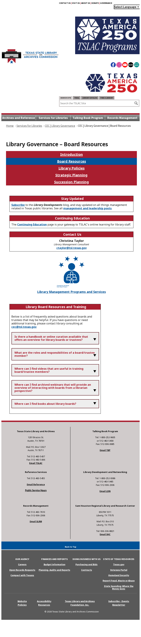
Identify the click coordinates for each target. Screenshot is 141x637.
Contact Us (65, 3)
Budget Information (54, 564)
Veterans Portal (118, 570)
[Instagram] (119, 65)
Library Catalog (89, 98)
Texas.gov (118, 564)
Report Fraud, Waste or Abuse (119, 580)
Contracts (86, 570)
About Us (85, 3)
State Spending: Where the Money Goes (118, 587)
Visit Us (76, 3)
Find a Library (106, 98)
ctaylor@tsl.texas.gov (71, 248)
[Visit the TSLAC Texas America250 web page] (107, 53)
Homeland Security (118, 575)
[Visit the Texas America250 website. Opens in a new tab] (111, 93)
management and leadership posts (87, 208)
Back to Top (70, 546)
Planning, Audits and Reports (54, 570)
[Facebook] (113, 65)
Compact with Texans (22, 575)
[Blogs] (130, 65)
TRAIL (76, 98)
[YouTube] (125, 65)
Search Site (65, 98)
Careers (22, 564)
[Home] (30, 55)
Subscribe (18, 205)
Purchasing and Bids (86, 564)
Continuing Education (32, 224)
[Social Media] (136, 65)
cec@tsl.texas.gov (23, 327)
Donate (95, 3)
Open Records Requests (22, 570)
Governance (106, 3)
